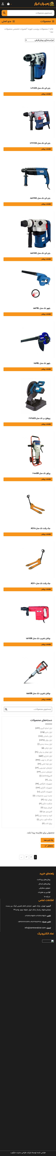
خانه (51, 29)
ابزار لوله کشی (47, 764)
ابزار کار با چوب (46, 760)
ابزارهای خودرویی (45, 768)
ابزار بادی (48, 732)
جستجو (6, 709)
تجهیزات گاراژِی (46, 788)
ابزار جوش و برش (45, 752)
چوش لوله (48, 799)
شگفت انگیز (47, 803)
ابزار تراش (48, 748)
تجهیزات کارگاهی (45, 784)
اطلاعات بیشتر (46, 94)
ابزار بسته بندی (46, 744)
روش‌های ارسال (44, 884)
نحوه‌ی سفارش (44, 888)
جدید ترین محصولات (44, 795)
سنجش (50, 846)
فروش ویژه (48, 807)
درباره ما (47, 896)
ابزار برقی (48, 740)
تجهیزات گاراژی (46, 792)
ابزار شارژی (48, 756)
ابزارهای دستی (46, 772)
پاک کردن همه (48, 840)
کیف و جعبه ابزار (45, 815)
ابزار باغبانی (47, 736)
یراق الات (48, 823)
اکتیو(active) (47, 776)
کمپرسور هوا (47, 811)
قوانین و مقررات (44, 892)
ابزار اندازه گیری (46, 728)
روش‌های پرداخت (43, 879)
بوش (50, 780)
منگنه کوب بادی (45, 819)
